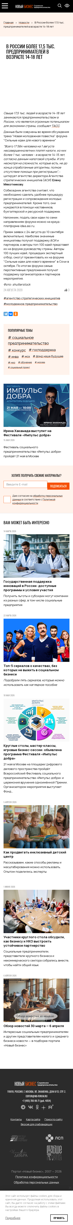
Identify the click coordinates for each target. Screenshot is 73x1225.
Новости (24, 22)
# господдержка (42, 350)
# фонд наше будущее (48, 356)
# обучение (25, 362)
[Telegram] (6, 314)
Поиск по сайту (53, 1119)
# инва (13, 357)
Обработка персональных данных (36, 1182)
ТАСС (55, 126)
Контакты (16, 1119)
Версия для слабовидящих (36, 1124)
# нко (11, 362)
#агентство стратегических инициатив (32, 298)
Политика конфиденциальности (36, 1177)
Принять (59, 1218)
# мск (25, 356)
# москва (40, 362)
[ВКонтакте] (11, 314)
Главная (8, 22)
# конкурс (17, 350)
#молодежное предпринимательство (31, 304)
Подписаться (58, 486)
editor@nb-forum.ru (36, 1096)
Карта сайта (33, 1119)
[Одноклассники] (15, 314)
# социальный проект (19, 367)
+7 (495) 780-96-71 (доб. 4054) (36, 1100)
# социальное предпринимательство (28, 340)
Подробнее (12, 1218)
